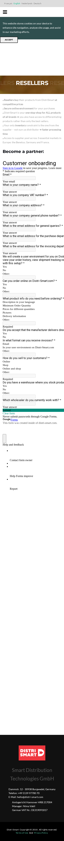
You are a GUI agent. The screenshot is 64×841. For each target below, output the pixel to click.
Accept (9, 40)
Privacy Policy (41, 832)
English (17, 3)
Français (8, 3)
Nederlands (27, 3)
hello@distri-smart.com (30, 796)
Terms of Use (22, 832)
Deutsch (37, 3)
